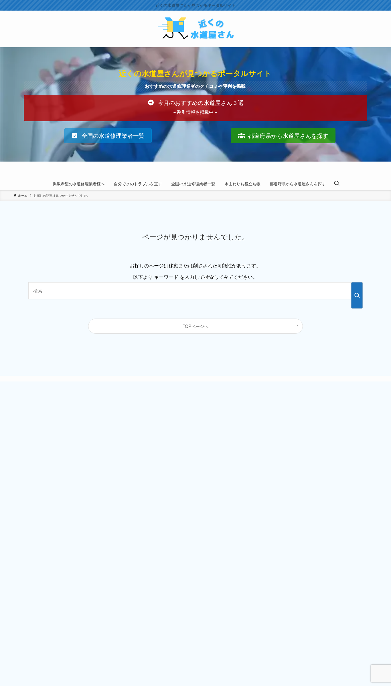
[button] (195, 108)
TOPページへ (195, 326)
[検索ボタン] (336, 183)
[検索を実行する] (357, 295)
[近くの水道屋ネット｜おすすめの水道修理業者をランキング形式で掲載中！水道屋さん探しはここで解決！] (195, 28)
